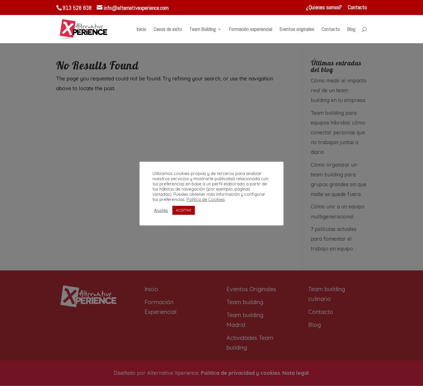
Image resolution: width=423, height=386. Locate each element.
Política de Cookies (205, 199)
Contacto (357, 7)
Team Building (202, 29)
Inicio (141, 29)
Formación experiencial (250, 29)
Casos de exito (168, 29)
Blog (351, 29)
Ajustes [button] (161, 210)
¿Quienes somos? (324, 7)
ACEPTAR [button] (183, 210)
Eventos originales (297, 29)
